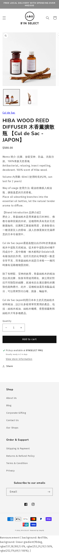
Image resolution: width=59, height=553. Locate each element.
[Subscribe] (49, 492)
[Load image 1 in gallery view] (11, 97)
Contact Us (12, 420)
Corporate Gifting (16, 412)
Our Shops (12, 427)
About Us (11, 398)
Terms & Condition (17, 463)
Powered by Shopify (37, 530)
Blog (8, 405)
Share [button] (9, 366)
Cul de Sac (9, 112)
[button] (4, 17)
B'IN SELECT (25, 530)
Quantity (7, 321)
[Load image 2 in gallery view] (29, 97)
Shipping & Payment (18, 448)
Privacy (10, 470)
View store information (19, 359)
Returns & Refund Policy (20, 456)
